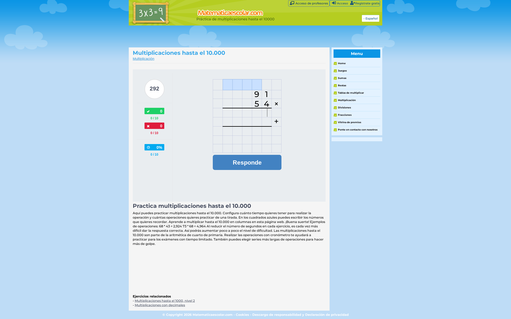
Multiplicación (143, 59)
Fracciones (345, 114)
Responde (247, 162)
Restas (342, 85)
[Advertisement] (228, 36)
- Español (370, 18)
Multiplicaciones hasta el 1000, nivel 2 (165, 301)
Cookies (242, 315)
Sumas (342, 78)
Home (342, 63)
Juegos (342, 70)
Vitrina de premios (349, 122)
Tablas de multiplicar (351, 92)
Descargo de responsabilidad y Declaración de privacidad (300, 315)
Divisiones (344, 107)
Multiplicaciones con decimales (160, 305)
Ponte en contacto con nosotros (357, 129)
